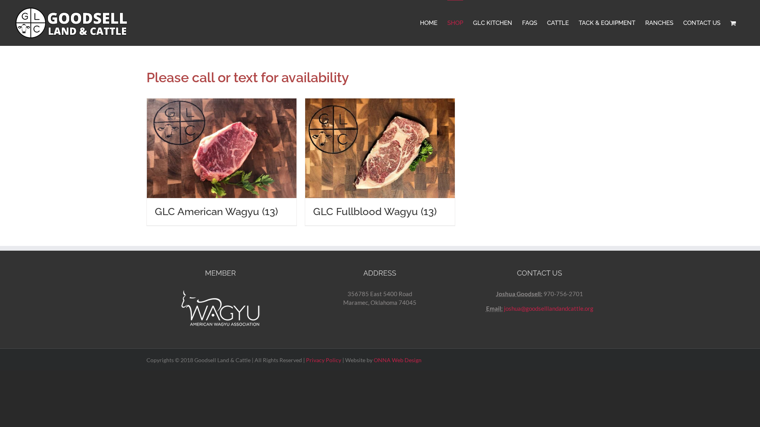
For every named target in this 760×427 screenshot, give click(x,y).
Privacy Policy (323, 360)
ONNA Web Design (398, 360)
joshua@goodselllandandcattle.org (548, 308)
